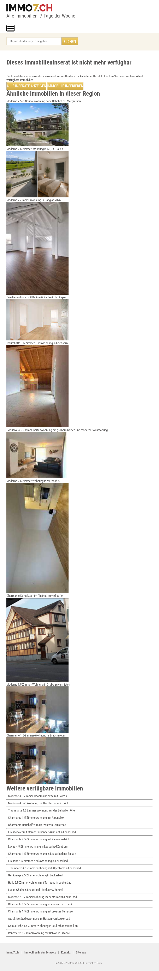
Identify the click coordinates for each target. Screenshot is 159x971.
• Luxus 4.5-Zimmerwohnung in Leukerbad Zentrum (36, 846)
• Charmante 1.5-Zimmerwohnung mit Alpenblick (35, 818)
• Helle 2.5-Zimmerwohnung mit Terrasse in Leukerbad (38, 882)
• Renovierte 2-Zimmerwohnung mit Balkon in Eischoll (38, 933)
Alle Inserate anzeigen (26, 86)
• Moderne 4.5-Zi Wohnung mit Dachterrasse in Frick (37, 803)
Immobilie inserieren (65, 86)
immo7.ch (12, 952)
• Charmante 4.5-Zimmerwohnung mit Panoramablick (38, 839)
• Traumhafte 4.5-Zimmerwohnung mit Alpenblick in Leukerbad (43, 868)
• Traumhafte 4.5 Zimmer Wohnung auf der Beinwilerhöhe (40, 810)
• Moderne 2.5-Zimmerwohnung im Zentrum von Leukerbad (41, 897)
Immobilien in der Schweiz (40, 952)
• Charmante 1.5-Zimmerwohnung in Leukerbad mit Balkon (41, 854)
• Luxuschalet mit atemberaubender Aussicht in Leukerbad (41, 832)
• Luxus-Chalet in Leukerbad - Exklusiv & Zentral (34, 890)
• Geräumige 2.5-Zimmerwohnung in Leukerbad (34, 875)
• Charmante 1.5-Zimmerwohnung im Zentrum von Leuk (39, 904)
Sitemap (81, 952)
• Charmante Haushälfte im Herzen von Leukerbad (36, 825)
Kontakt (66, 952)
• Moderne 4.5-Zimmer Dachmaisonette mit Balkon (36, 796)
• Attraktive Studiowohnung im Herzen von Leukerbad (38, 919)
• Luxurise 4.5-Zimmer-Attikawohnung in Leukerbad (37, 861)
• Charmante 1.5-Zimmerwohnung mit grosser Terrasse (39, 911)
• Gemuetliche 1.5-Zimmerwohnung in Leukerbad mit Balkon (42, 926)
